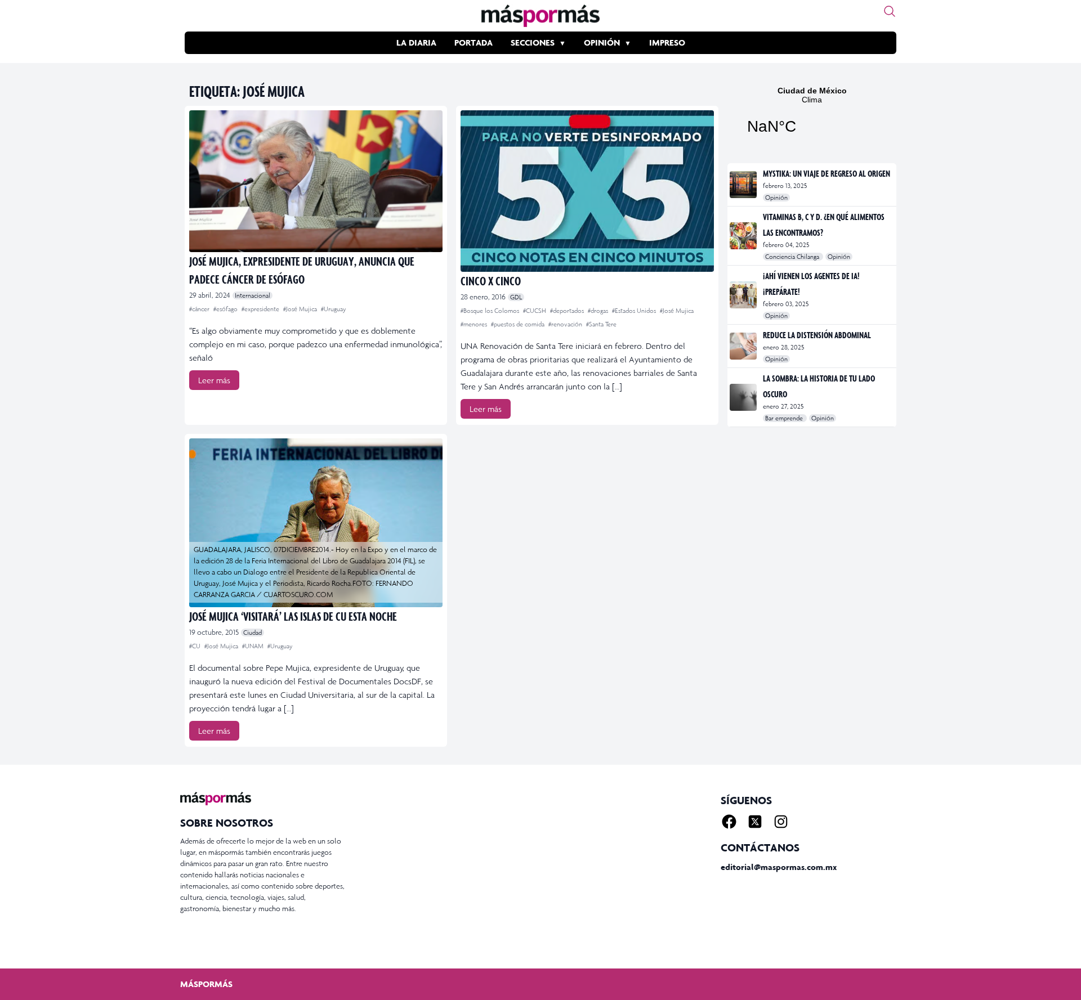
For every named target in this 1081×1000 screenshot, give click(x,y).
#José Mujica (301, 309)
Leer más (214, 380)
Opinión (602, 42)
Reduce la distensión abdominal (817, 334)
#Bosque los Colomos (491, 311)
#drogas (599, 311)
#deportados (568, 311)
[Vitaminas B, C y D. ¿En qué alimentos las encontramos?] (744, 235)
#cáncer (200, 309)
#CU (195, 646)
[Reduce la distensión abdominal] (744, 346)
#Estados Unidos (635, 311)
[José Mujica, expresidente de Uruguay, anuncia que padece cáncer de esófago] (316, 181)
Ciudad (252, 632)
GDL (516, 297)
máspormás (206, 984)
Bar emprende (785, 418)
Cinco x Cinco (491, 280)
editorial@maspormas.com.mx (779, 867)
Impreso (667, 42)
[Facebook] (729, 821)
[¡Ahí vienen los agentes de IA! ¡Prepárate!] (744, 294)
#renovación (566, 324)
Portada (473, 42)
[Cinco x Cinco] (587, 191)
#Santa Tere (601, 324)
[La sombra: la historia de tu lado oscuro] (744, 397)
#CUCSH (535, 311)
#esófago (226, 309)
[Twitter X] (755, 821)
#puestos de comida (518, 324)
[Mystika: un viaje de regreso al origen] (744, 184)
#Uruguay (333, 309)
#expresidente (261, 309)
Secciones (533, 42)
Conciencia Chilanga (793, 257)
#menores (475, 324)
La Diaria (416, 42)
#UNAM (253, 646)
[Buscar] (889, 11)
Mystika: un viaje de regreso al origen (826, 173)
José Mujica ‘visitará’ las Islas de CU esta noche (293, 616)
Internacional (252, 295)
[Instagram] (780, 821)
